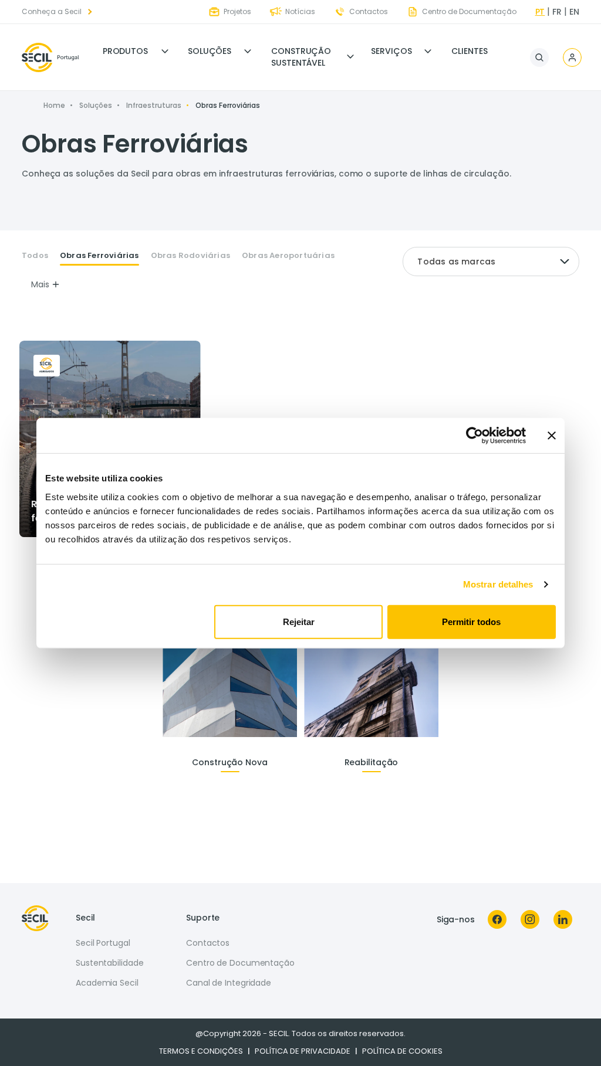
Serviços (391, 51)
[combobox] (491, 261)
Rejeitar (299, 621)
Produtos (125, 51)
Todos (35, 255)
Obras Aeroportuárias (288, 255)
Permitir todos (471, 621)
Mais (40, 284)
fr (557, 12)
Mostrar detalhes (498, 584)
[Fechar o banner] (552, 436)
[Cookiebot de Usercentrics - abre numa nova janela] (474, 435)
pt (540, 12)
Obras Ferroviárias (99, 255)
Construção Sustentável (301, 57)
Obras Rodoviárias (190, 255)
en (574, 12)
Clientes (469, 51)
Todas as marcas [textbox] (456, 261)
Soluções (209, 51)
